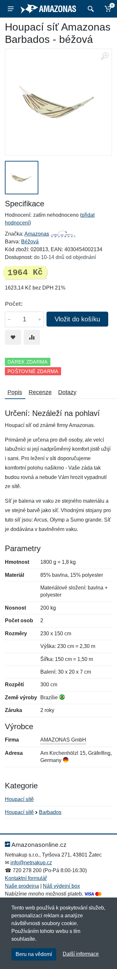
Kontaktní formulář (26, 878)
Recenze (40, 392)
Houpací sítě (19, 799)
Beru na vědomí (34, 954)
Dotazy (67, 392)
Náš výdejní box (61, 886)
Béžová (30, 241)
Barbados (50, 812)
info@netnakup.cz (31, 862)
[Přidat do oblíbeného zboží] (13, 337)
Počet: (14, 304)
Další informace (81, 954)
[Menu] (11, 9)
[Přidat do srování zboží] (32, 337)
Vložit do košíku (77, 319)
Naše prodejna (22, 886)
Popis (14, 392)
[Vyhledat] (89, 9)
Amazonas (36, 234)
